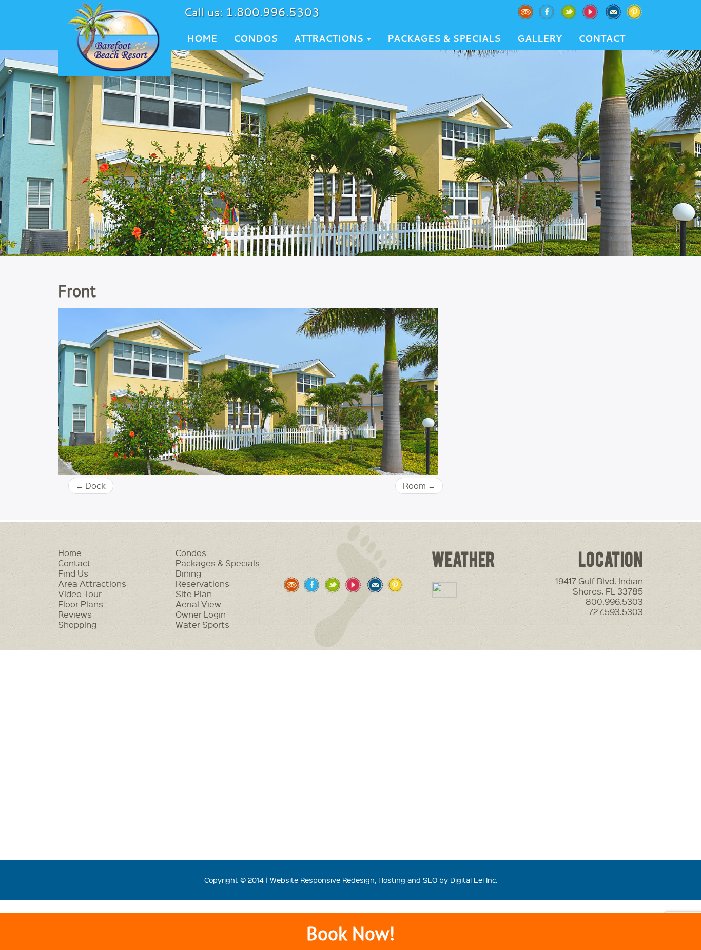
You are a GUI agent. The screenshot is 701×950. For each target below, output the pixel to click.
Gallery (539, 38)
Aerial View (198, 604)
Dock (91, 485)
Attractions (330, 38)
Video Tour (80, 593)
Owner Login (201, 614)
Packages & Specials (444, 38)
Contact (601, 38)
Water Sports (202, 624)
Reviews (75, 614)
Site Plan (194, 593)
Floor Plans (80, 604)
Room (419, 485)
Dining (188, 573)
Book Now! (350, 933)
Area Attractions (92, 583)
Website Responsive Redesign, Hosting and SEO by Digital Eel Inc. (383, 879)
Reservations (202, 583)
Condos (255, 38)
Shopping (77, 624)
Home (202, 38)
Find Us (73, 573)
